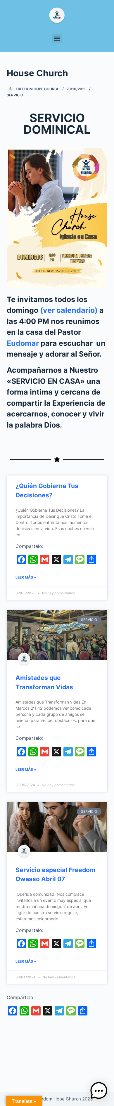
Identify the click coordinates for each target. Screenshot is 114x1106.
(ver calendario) (69, 310)
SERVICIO (15, 95)
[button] (57, 38)
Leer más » (25, 577)
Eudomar (23, 343)
